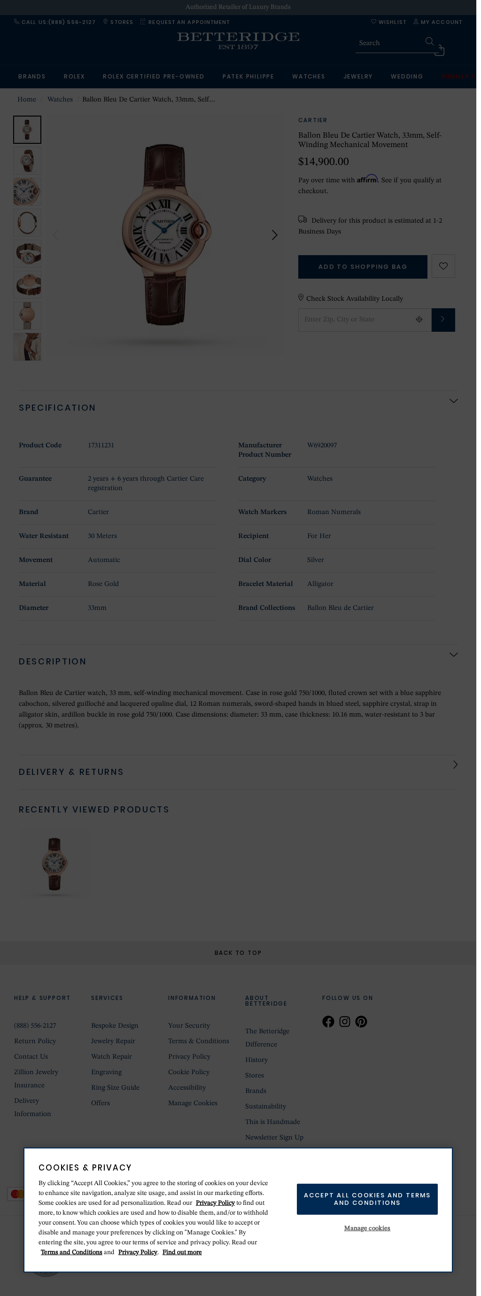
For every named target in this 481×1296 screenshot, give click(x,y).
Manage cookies (367, 1228)
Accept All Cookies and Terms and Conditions (367, 1199)
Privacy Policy (215, 1203)
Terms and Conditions (71, 1252)
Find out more (182, 1252)
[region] (238, 1210)
